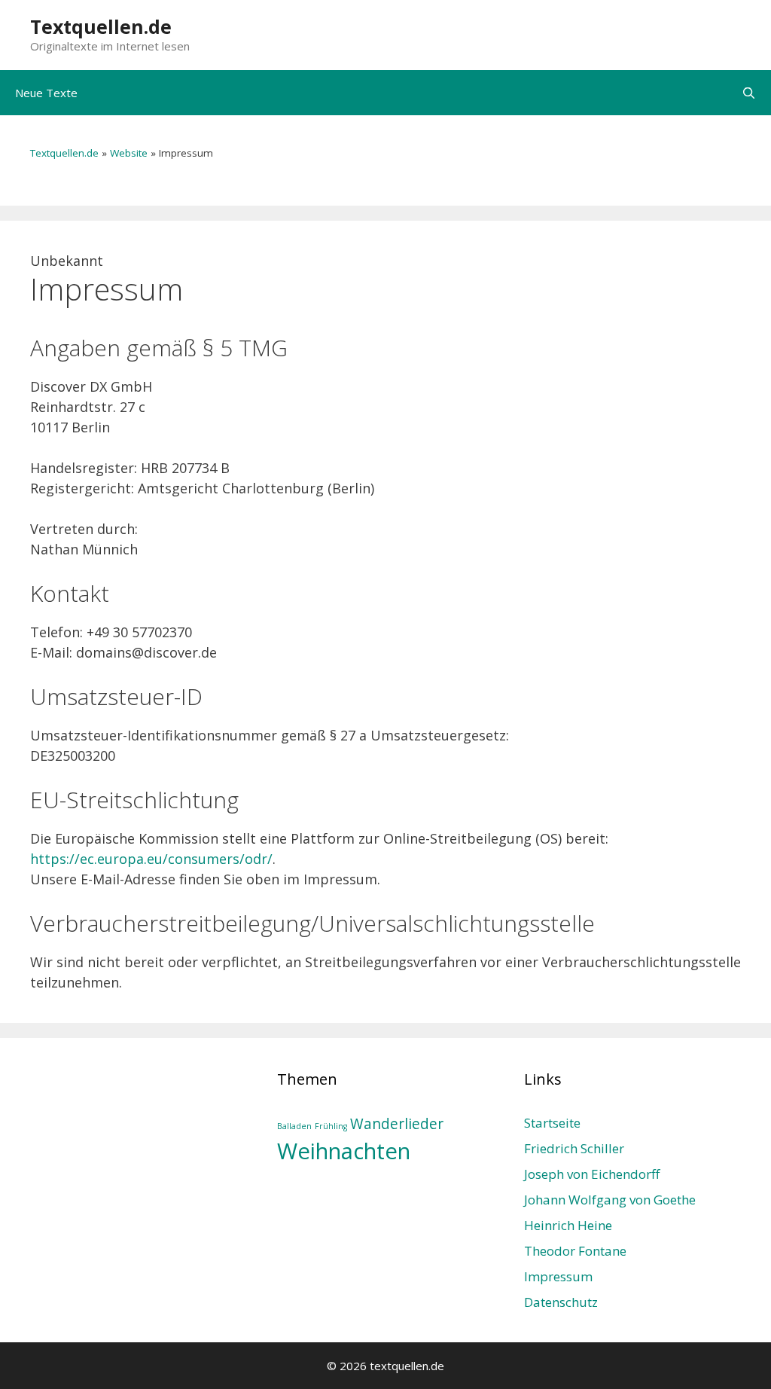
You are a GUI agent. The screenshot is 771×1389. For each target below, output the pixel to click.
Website (129, 153)
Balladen (294, 1126)
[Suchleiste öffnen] (749, 92)
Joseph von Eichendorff (592, 1174)
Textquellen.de (101, 26)
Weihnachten (343, 1151)
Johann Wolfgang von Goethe (610, 1199)
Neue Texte (46, 92)
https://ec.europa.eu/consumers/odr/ (151, 859)
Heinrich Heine (568, 1225)
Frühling (331, 1126)
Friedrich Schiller (574, 1148)
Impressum (558, 1276)
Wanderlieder (396, 1124)
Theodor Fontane (575, 1250)
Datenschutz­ (561, 1302)
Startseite (552, 1122)
